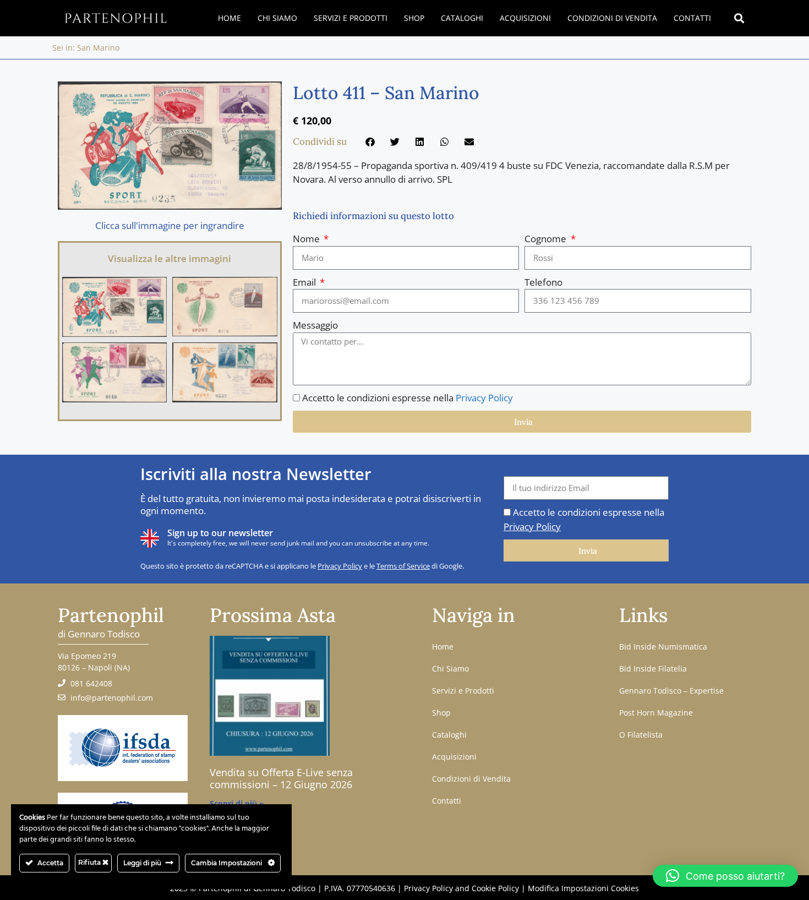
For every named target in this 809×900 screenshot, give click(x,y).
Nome (307, 238)
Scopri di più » (237, 803)
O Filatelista (641, 734)
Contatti (692, 18)
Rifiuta (90, 862)
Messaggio (315, 325)
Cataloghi (462, 18)
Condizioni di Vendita (612, 18)
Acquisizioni (525, 18)
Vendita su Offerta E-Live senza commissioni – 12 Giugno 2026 (281, 778)
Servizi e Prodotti (350, 18)
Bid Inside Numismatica (663, 646)
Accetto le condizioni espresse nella (407, 397)
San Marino (98, 47)
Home (229, 18)
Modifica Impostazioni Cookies (583, 888)
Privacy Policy (484, 397)
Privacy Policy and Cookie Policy (461, 888)
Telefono (543, 282)
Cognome (546, 238)
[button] (739, 18)
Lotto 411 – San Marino (386, 92)
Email (305, 282)
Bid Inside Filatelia (653, 668)
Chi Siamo (277, 18)
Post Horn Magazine (656, 712)
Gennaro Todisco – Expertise (671, 690)
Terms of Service (403, 566)
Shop (414, 18)
